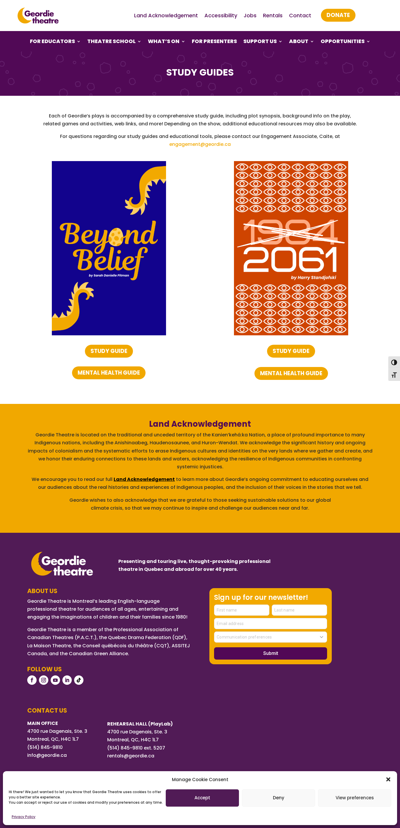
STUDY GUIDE (108, 351)
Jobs (250, 15)
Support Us (260, 42)
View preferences (355, 798)
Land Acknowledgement (166, 15)
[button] (388, 779)
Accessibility (220, 15)
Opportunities (343, 42)
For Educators (52, 42)
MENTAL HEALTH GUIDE (109, 373)
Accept (202, 798)
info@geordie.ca (47, 755)
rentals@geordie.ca (130, 755)
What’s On (164, 42)
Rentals (273, 15)
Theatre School (111, 42)
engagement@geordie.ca (200, 144)
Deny (278, 798)
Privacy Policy (23, 816)
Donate (338, 15)
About (298, 42)
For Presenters (214, 42)
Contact (300, 15)
